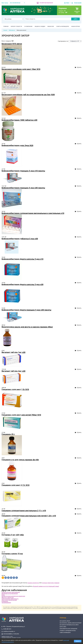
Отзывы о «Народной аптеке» (68, 630)
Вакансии (50, 26)
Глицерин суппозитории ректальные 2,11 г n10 (24, 510)
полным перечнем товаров (50, 583)
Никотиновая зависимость (10, 599)
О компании (28, 26)
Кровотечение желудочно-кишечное (13, 596)
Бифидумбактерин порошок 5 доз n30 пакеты (23, 187)
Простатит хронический (9, 600)
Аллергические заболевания (11, 592)
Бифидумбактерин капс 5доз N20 (17, 145)
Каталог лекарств (16, 26)
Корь (3, 595)
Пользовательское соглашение (68, 628)
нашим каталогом (33, 583)
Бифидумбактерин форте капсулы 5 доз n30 (22, 284)
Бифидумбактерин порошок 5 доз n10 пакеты (23, 171)
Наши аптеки (75, 26)
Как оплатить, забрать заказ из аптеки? (70, 623)
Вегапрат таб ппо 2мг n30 (13, 371)
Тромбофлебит (6, 602)
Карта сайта (63, 626)
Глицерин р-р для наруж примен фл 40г (20, 459)
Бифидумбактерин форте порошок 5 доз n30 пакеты (26, 310)
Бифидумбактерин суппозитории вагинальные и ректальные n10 (33, 213)
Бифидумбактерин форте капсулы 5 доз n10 (22, 259)
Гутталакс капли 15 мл (12, 553)
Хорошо (78, 641)
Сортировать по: (63, 41)
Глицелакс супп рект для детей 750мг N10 (21, 415)
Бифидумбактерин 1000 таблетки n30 (19, 120)
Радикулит (5, 601)
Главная (5, 26)
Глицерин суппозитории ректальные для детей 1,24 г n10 (29, 515)
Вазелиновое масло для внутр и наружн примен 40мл (27, 327)
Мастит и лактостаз (8, 597)
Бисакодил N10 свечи (12, 43)
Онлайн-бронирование (46, 2)
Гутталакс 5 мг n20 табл (13, 534)
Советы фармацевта (62, 26)
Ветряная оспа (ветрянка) (10, 593)
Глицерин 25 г (8, 434)
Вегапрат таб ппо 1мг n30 (13, 352)
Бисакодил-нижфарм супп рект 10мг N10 (21, 69)
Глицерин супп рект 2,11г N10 (15, 485)
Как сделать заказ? (65, 621)
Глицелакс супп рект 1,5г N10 (15, 389)
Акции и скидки (40, 26)
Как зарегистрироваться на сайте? (69, 624)
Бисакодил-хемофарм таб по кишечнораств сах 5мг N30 (28, 94)
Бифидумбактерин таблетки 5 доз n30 (20, 238)
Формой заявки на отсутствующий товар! (46, 586)
